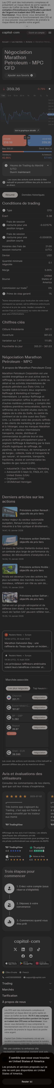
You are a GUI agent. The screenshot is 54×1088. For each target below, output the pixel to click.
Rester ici (27, 1081)
